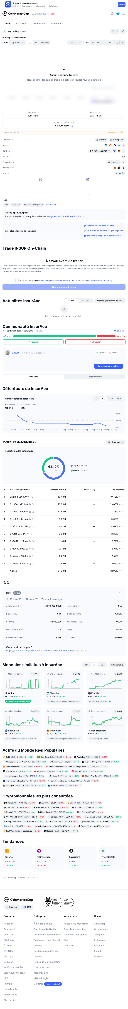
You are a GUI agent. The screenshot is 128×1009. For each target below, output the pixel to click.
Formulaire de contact (75, 929)
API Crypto (9, 956)
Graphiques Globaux (14, 972)
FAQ (66, 940)
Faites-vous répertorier (76, 923)
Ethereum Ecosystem (33, 204)
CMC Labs (9, 934)
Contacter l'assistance (75, 934)
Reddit (97, 951)
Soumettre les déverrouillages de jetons (104, 231)
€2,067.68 (52, 807)
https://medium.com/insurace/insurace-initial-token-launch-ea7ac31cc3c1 (47, 650)
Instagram (99, 940)
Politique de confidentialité (47, 934)
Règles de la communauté (47, 962)
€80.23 (88, 807)
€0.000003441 (101, 821)
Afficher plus (120, 331)
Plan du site (10, 1000)
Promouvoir (9, 929)
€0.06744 (62, 831)
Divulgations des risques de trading (96, 280)
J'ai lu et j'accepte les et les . (66, 280)
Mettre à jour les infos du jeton (100, 226)
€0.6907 (18, 826)
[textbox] (52, 356)
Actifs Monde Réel (13, 967)
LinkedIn (98, 956)
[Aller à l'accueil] (15, 13)
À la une (8, 945)
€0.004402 (24, 821)
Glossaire (69, 945)
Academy (9, 923)
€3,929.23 (23, 831)
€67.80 (56, 812)
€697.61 (20, 812)
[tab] (30, 42)
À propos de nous (43, 923)
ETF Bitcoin (9, 951)
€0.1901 (66, 816)
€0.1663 (95, 826)
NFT (6, 978)
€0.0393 (20, 802)
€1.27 (18, 807)
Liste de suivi (10, 989)
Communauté (101, 929)
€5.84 (52, 802)
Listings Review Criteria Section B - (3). (65, 216)
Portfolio (8, 983)
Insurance (16, 204)
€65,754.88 (86, 802)
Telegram (99, 934)
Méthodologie (41, 978)
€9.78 (63, 821)
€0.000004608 (56, 826)
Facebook (99, 945)
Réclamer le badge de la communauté (103, 236)
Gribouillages (10, 994)
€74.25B (42, 16)
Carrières (38, 983)
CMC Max (9, 940)
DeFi (6, 204)
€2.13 (25, 816)
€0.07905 (104, 816)
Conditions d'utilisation (45, 929)
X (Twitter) (99, 923)
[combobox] (74, 42)
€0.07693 (91, 812)
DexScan (8, 962)
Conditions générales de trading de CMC (57, 280)
